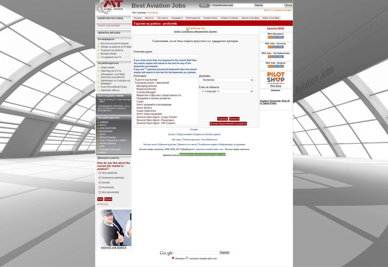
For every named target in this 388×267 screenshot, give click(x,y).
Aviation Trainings (229, 18)
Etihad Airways (108, 137)
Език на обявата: (209, 87)
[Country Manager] (166, 92)
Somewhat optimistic (113, 177)
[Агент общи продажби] (166, 114)
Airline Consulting (271, 18)
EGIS (102, 134)
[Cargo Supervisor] (166, 110)
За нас (171, 134)
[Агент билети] (166, 107)
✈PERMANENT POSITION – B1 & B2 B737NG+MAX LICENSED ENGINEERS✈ (114, 108)
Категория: (140, 75)
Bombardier (106, 131)
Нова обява (107, 67)
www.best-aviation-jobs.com (209, 149)
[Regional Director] (166, 89)
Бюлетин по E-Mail (110, 18)
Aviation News (210, 18)
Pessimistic (108, 187)
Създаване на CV (111, 57)
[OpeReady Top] (195, 28)
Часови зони (149, 144)
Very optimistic (109, 172)
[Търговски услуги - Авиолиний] (166, 82)
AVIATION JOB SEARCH (113, 247)
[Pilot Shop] (276, 83)
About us (149, 18)
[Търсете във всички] (166, 79)
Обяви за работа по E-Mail (116, 46)
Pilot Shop (275, 86)
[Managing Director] (166, 86)
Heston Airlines (108, 143)
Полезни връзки (191, 139)
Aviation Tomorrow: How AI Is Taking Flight (275, 98)
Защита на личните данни (207, 134)
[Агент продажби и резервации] (166, 104)
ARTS (103, 125)
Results (103, 204)
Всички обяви (108, 53)
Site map (176, 139)
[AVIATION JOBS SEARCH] (124, 245)
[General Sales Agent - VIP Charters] (166, 123)
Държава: (205, 75)
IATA (102, 146)
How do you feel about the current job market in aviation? (113, 165)
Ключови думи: (143, 51)
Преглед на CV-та (111, 70)
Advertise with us (110, 90)
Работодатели (193, 18)
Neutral (106, 182)
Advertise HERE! (276, 28)
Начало (137, 18)
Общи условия (184, 134)
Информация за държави (232, 144)
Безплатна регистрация (115, 43)
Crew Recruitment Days (114, 86)
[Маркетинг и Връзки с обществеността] (166, 95)
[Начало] (110, 13)
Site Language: (139, 12)
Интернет (180, 258)
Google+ (194, 129)
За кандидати (106, 39)
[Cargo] (166, 101)
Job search (162, 18)
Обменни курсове (167, 144)
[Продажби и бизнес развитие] (166, 98)
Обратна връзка (109, 33)
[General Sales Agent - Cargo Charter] (166, 117)
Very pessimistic (110, 192)
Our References (209, 139)
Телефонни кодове (207, 144)
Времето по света (187, 144)
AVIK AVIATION (108, 128)
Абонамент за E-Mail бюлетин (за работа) (113, 76)
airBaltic (104, 122)
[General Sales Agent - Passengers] (166, 120)
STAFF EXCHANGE (109, 25)
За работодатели (108, 63)
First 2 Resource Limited (113, 140)
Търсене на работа (112, 50)
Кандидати (177, 18)
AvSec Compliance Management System (195, 31)
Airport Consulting (250, 18)
